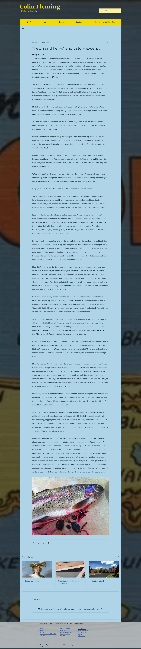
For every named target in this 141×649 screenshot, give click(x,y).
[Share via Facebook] (33, 543)
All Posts (25, 29)
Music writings (65, 628)
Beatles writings (83, 630)
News (42, 630)
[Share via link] (48, 543)
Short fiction (82, 629)
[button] (116, 29)
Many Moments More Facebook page (71, 623)
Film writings (64, 630)
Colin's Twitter (47, 623)
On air (80, 634)
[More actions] (107, 42)
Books (42, 632)
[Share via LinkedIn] (43, 543)
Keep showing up (32, 581)
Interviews (81, 636)
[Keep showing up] (37, 569)
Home (42, 628)
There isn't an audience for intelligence (69, 582)
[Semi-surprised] (104, 569)
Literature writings (66, 632)
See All (117, 557)
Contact (42, 635)
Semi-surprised (98, 581)
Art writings (82, 632)
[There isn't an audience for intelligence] (70, 569)
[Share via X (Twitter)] (38, 543)
